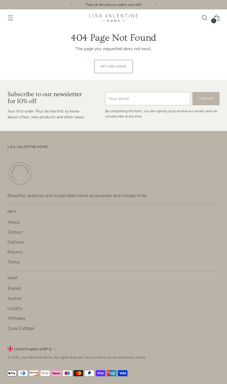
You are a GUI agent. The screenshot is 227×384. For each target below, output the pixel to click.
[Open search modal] (204, 18)
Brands (14, 288)
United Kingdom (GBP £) (33, 349)
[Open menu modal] (10, 18)
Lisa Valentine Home (37, 357)
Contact (14, 232)
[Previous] (71, 4)
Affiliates (16, 318)
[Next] (156, 4)
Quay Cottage (20, 328)
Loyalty (14, 308)
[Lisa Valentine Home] (113, 18)
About (13, 222)
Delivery (15, 242)
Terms (13, 262)
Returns (15, 252)
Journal (14, 298)
